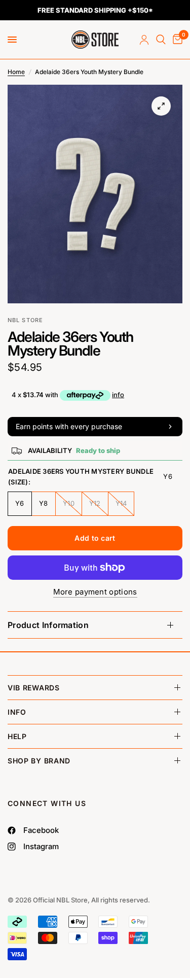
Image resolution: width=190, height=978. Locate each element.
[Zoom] (161, 106)
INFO (17, 712)
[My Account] (144, 39)
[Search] (161, 39)
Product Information (48, 625)
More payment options (95, 591)
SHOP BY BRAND (39, 760)
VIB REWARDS (34, 687)
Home (16, 72)
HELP (17, 736)
